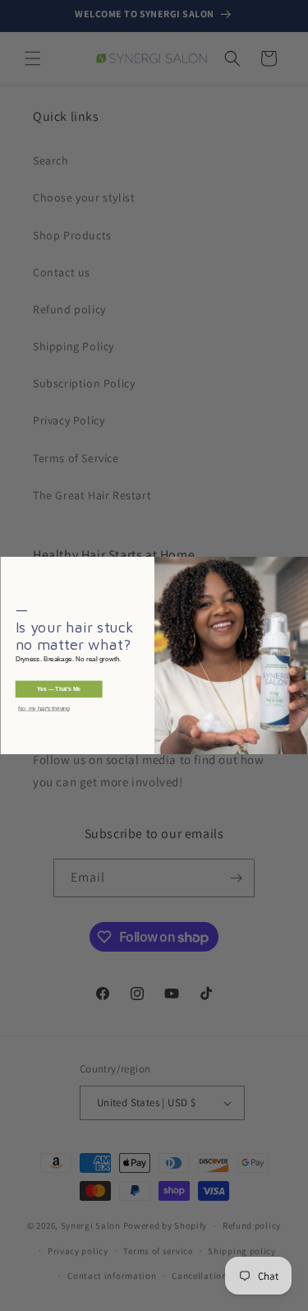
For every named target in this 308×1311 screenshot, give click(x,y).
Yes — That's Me (58, 689)
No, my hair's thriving (44, 709)
